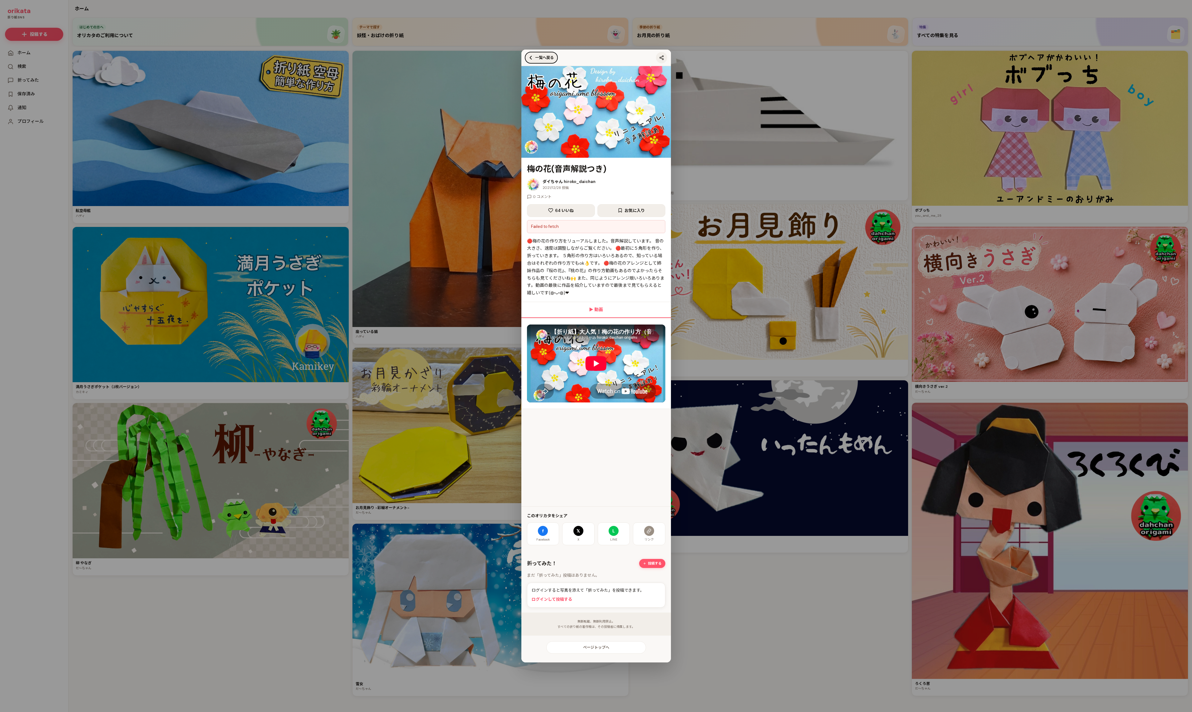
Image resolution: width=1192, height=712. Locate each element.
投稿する (655, 563)
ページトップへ (596, 647)
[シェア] (661, 57)
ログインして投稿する (552, 599)
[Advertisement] (596, 457)
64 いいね (564, 210)
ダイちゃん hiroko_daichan (569, 181)
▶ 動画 (596, 309)
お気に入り (635, 210)
